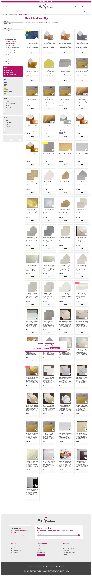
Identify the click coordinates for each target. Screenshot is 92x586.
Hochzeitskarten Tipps (67, 550)
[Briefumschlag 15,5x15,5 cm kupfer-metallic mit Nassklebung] (65, 35)
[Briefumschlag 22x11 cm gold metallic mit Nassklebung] (65, 203)
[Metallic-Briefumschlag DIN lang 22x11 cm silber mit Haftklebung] (82, 398)
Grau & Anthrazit (9, 91)
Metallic (7, 132)
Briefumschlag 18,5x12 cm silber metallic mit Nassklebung (82, 182)
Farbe (5, 79)
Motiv (5, 67)
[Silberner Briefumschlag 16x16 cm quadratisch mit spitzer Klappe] (49, 203)
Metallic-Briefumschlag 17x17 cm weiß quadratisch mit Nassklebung (65, 322)
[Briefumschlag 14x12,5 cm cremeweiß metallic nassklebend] (49, 286)
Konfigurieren (46, 348)
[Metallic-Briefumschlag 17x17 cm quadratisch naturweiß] (82, 454)
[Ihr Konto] (78, 6)
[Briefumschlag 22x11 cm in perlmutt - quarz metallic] (49, 259)
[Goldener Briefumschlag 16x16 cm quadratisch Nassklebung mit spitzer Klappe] (32, 203)
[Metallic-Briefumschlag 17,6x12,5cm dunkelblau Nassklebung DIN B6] (32, 35)
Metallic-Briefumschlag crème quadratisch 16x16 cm (32, 462)
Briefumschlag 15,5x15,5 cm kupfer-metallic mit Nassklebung (65, 42)
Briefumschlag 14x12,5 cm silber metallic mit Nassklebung (49, 238)
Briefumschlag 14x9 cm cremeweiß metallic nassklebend (65, 266)
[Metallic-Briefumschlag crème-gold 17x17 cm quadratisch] (82, 426)
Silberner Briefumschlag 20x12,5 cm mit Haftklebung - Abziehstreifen (82, 154)
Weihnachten (6, 61)
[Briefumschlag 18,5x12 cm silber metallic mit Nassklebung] (82, 175)
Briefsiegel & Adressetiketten (10, 56)
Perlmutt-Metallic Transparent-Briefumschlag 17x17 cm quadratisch (32, 490)
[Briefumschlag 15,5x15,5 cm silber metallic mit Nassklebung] (82, 35)
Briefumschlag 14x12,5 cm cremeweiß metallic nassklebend (49, 294)
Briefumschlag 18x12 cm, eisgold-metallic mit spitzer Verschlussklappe (49, 182)
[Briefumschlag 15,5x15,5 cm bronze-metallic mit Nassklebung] (49, 35)
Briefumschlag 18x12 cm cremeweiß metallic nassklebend (82, 266)
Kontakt (38, 548)
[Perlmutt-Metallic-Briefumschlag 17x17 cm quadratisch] (49, 454)
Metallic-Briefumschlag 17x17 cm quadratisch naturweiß (82, 462)
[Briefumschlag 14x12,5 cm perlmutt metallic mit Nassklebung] (82, 203)
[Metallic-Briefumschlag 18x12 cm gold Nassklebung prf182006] (32, 370)
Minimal (8, 140)
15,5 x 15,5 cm (8, 113)
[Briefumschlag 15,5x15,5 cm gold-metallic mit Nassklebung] (32, 63)
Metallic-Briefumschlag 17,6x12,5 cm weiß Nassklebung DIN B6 (82, 350)
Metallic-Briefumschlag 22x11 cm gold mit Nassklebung (32, 98)
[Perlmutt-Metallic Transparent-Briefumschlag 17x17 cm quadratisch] (32, 482)
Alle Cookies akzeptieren (55, 348)
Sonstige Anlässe (7, 23)
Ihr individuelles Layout (67, 545)
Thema (5, 117)
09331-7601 (13, 532)
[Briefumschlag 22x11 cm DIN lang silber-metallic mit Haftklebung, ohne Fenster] (65, 63)
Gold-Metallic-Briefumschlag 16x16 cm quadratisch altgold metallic (32, 182)
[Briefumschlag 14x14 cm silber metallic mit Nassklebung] (49, 147)
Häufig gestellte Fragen (41, 545)
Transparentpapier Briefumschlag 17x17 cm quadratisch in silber (65, 462)
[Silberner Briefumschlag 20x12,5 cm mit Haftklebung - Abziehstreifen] (82, 147)
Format (5, 98)
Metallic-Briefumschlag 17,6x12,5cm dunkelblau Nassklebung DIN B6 (32, 42)
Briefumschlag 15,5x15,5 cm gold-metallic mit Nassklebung (32, 70)
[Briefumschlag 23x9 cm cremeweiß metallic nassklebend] (82, 286)
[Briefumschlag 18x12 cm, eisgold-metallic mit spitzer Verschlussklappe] (49, 175)
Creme (7, 87)
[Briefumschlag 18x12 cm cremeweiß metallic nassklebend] (82, 259)
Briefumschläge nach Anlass (10, 54)
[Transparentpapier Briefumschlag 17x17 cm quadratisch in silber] (65, 454)
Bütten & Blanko (7, 30)
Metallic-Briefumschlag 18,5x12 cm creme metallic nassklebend (82, 322)
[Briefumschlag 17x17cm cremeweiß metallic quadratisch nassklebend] (32, 286)
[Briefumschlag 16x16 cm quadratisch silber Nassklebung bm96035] (49, 314)
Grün (7, 93)
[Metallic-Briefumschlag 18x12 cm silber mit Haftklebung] (65, 426)
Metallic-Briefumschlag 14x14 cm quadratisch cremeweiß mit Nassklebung (49, 378)
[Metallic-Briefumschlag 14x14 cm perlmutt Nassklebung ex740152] (82, 370)
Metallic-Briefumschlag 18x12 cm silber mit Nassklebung (49, 98)
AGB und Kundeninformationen (49, 566)
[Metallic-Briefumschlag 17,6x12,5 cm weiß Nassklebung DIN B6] (82, 342)
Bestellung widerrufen (41, 554)
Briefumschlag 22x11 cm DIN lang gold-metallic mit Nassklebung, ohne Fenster (48, 70)
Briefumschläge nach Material (10, 39)
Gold (7, 89)
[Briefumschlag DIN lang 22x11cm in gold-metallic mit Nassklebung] (32, 147)
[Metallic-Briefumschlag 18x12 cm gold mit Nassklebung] (65, 91)
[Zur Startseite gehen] (46, 6)
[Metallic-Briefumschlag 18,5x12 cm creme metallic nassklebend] (82, 314)
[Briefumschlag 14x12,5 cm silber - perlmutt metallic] (32, 314)
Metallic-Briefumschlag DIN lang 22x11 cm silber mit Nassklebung (82, 70)
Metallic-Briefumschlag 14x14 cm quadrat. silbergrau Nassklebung (32, 406)
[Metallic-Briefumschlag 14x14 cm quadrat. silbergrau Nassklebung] (32, 398)
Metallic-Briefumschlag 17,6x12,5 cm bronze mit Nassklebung (48, 126)
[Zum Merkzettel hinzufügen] (36, 38)
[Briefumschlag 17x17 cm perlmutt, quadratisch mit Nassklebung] (65, 231)
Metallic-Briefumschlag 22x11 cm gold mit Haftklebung (32, 434)
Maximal (16, 140)
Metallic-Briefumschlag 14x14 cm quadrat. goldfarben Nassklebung (49, 406)
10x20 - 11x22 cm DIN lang (11, 103)
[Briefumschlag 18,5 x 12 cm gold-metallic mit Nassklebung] (65, 175)
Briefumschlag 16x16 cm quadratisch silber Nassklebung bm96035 (49, 322)
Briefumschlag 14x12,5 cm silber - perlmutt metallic (32, 322)
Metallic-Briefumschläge (10, 43)
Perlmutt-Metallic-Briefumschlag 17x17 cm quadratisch (49, 462)
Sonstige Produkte (7, 63)
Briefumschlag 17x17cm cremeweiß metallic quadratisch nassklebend (32, 294)
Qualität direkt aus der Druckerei (69, 552)
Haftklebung (8, 126)
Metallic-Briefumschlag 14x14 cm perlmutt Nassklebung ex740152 (82, 378)
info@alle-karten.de (20, 536)
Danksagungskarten (8, 28)
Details (32, 52)
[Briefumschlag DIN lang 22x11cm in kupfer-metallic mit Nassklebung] (82, 119)
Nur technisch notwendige (37, 348)
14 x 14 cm (8, 111)
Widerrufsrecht (40, 547)
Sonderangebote (8, 59)
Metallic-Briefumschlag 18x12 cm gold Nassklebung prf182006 (32, 378)
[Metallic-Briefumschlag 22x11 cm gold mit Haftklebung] (32, 426)
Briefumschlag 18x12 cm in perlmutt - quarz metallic (32, 266)
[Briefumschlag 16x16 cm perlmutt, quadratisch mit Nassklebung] (82, 231)
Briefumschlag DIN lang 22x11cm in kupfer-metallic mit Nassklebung (82, 126)
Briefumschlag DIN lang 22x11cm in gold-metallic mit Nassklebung (32, 154)
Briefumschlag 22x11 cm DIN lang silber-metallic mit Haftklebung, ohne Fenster (65, 70)
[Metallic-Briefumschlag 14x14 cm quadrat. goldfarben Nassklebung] (49, 398)
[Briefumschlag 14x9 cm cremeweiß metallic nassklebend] (65, 259)
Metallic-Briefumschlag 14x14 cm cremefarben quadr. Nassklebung (65, 378)
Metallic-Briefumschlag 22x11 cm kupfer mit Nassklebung (32, 126)
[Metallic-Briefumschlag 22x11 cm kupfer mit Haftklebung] (82, 91)
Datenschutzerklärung (37, 566)
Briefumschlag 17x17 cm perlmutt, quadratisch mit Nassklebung (65, 238)
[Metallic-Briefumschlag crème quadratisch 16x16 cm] (32, 454)
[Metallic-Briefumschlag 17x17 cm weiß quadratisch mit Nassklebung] (65, 314)
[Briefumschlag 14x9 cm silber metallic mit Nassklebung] (32, 231)
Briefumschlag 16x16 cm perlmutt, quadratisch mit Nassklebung (82, 238)
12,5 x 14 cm (8, 109)
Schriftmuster (65, 554)
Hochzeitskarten (7, 19)
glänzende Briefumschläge (10, 45)
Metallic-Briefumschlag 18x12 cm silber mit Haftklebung (65, 434)
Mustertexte (65, 547)
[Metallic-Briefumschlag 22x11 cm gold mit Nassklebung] (32, 91)
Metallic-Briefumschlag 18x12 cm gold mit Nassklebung (65, 98)
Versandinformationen (65, 571)
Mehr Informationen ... (58, 345)
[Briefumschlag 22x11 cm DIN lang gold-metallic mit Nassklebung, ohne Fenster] (49, 63)
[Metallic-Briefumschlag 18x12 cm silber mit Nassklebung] (49, 91)
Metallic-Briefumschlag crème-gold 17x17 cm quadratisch (81, 434)
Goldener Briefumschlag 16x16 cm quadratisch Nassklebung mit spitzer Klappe (32, 210)
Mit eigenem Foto (9, 70)
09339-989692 (23, 530)
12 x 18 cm (8, 105)
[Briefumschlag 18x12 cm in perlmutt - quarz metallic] (32, 259)
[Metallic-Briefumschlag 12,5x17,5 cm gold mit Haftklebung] (49, 426)
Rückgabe (39, 550)
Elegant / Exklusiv (9, 122)
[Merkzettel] (75, 6)
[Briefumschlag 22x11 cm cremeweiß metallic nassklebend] (65, 286)
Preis (5, 136)
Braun (7, 84)
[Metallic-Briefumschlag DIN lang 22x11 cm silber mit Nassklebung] (82, 63)
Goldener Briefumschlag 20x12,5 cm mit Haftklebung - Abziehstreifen (65, 154)
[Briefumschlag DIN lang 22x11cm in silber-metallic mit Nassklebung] (65, 119)
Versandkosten (43, 570)
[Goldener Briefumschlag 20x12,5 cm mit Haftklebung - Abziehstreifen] (65, 147)
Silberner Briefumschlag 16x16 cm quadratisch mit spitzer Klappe (49, 210)
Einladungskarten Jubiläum (16, 547)
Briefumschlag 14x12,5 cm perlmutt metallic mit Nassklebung (82, 210)
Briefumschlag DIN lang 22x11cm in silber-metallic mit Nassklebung (65, 126)
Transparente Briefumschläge (11, 41)
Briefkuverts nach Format (9, 37)
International (8, 128)
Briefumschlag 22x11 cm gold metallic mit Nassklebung (65, 210)
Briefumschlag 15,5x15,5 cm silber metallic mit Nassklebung (82, 42)
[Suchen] (16, 6)
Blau (7, 82)
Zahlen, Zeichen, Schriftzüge (11, 74)
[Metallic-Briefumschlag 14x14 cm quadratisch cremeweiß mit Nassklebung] (49, 370)
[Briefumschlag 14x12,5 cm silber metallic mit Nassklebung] (49, 231)
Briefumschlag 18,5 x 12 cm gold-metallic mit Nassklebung (65, 182)
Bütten (7, 120)
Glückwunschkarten (8, 26)
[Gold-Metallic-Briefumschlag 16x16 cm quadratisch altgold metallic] (32, 175)
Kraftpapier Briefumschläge (11, 52)
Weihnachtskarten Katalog (16, 550)
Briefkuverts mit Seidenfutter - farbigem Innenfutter (13, 48)
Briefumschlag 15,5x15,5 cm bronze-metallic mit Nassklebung (49, 42)
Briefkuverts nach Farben (9, 35)
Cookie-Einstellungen (60, 566)
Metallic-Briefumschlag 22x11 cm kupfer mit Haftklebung (82, 98)
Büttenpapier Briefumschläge (11, 50)
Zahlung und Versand (41, 552)
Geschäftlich (8, 124)
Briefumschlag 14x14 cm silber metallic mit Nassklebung (49, 154)
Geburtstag (6, 21)
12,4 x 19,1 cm (8, 107)
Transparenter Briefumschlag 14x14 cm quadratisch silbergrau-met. (65, 406)
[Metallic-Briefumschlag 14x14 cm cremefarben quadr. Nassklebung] (65, 370)
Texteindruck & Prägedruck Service (69, 548)
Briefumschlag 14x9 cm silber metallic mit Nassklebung (32, 238)
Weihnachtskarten (14, 552)
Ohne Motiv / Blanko (9, 72)
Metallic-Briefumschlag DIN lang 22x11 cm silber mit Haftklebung (82, 406)
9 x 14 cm (7, 101)
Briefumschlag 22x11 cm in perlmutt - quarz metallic (49, 266)
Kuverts (5, 33)
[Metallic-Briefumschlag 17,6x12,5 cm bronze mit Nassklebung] (49, 119)
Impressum (29, 566)
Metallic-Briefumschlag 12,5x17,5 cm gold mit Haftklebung (49, 434)
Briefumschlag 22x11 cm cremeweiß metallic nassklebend (65, 294)
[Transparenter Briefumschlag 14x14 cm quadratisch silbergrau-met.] (65, 398)
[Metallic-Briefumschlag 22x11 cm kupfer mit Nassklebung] (32, 119)
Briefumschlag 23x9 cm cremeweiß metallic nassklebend (82, 294)
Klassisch (7, 130)
